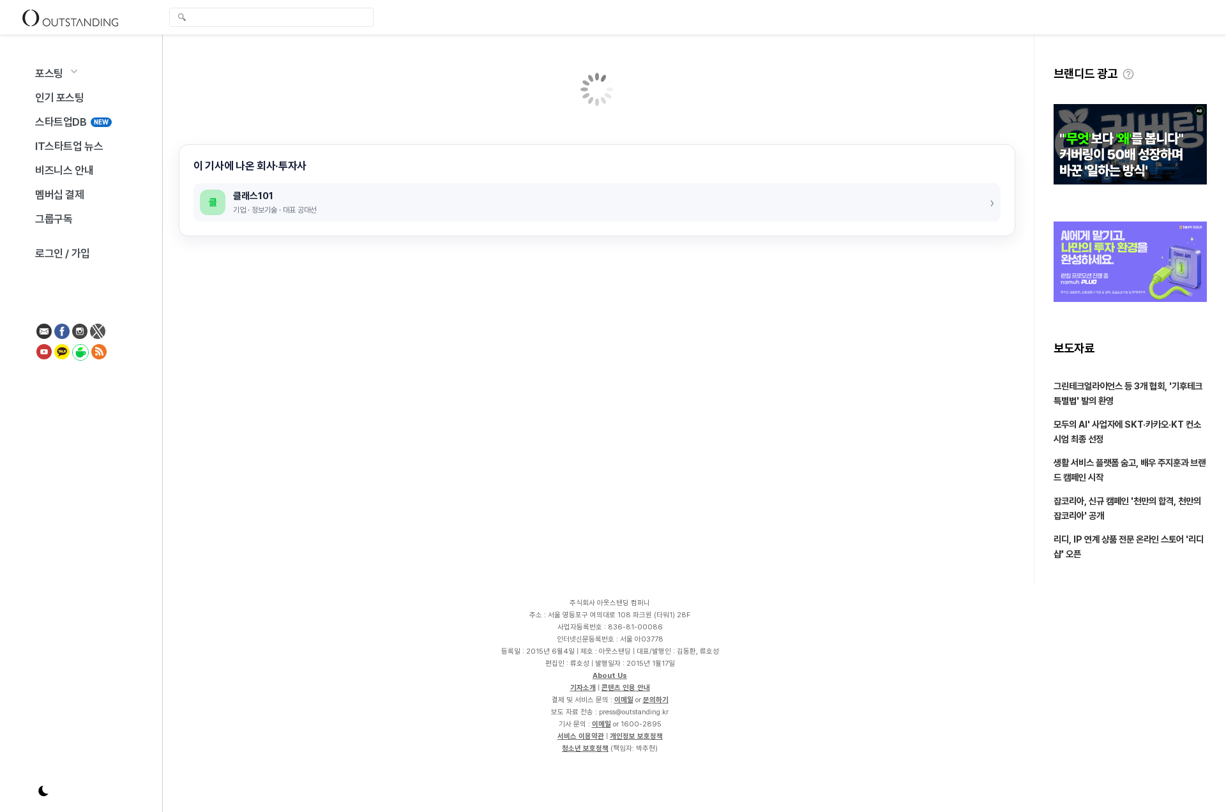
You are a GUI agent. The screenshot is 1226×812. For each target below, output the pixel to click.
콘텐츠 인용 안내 (626, 687)
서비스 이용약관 (580, 736)
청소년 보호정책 (585, 748)
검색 (182, 18)
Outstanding (70, 17)
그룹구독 (53, 219)
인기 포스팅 (59, 97)
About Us (610, 675)
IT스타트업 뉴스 (69, 146)
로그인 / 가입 (62, 253)
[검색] (275, 17)
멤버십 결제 (59, 194)
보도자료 (1074, 348)
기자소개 (583, 687)
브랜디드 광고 (1085, 73)
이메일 (623, 699)
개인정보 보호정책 (636, 736)
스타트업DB (72, 122)
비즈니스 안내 (64, 170)
